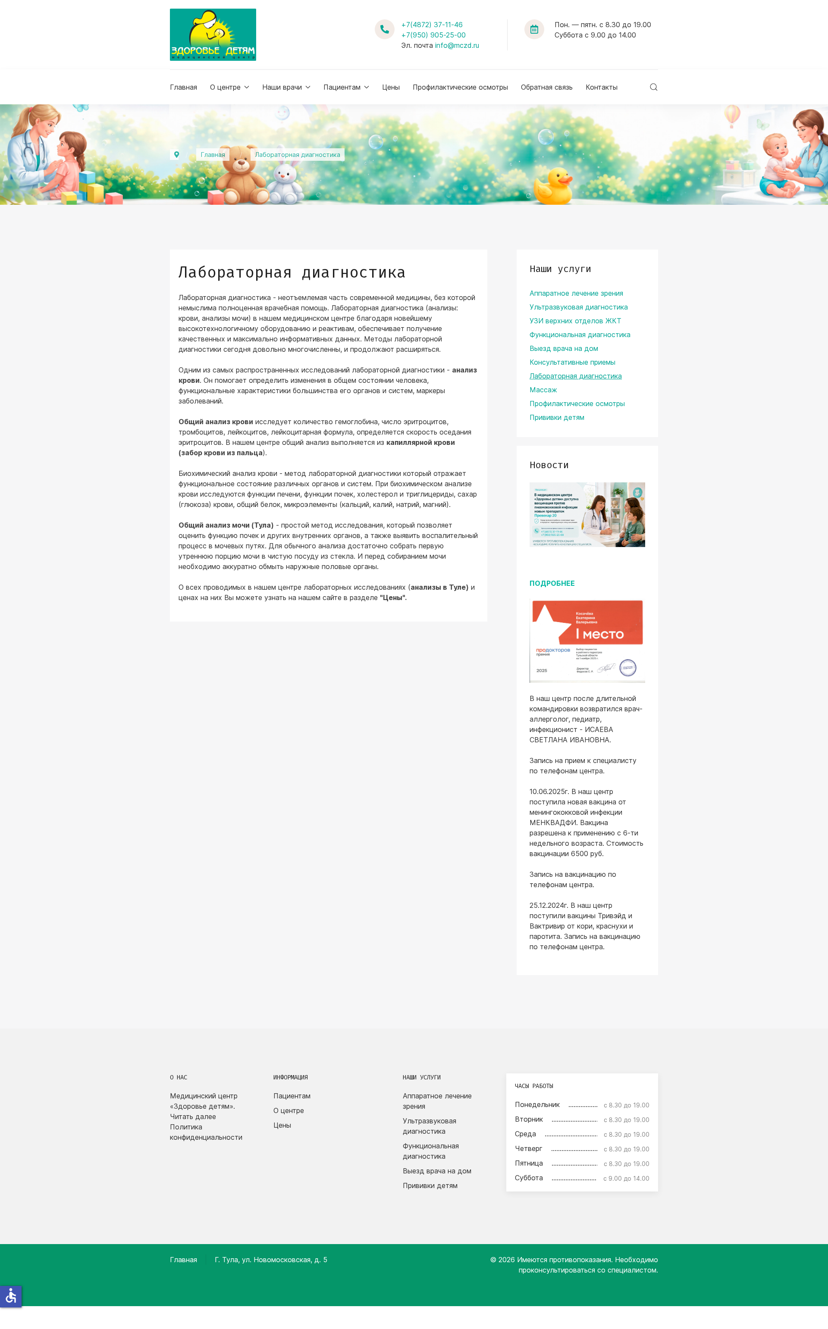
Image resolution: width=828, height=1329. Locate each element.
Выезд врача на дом (564, 348)
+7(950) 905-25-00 (433, 35)
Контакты (602, 87)
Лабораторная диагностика (576, 376)
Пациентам (291, 1095)
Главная (183, 87)
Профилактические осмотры (460, 87)
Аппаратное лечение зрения (576, 293)
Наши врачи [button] (282, 87)
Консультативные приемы (572, 362)
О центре (288, 1110)
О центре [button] (225, 87)
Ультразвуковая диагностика (579, 307)
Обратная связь (547, 87)
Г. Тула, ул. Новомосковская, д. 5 (271, 1259)
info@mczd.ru (457, 45)
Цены (391, 87)
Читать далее (193, 1116)
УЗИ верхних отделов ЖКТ (575, 320)
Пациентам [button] (342, 87)
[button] (653, 87)
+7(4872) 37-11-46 (432, 24)
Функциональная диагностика (580, 334)
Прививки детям (557, 417)
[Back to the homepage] (213, 35)
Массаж (543, 389)
